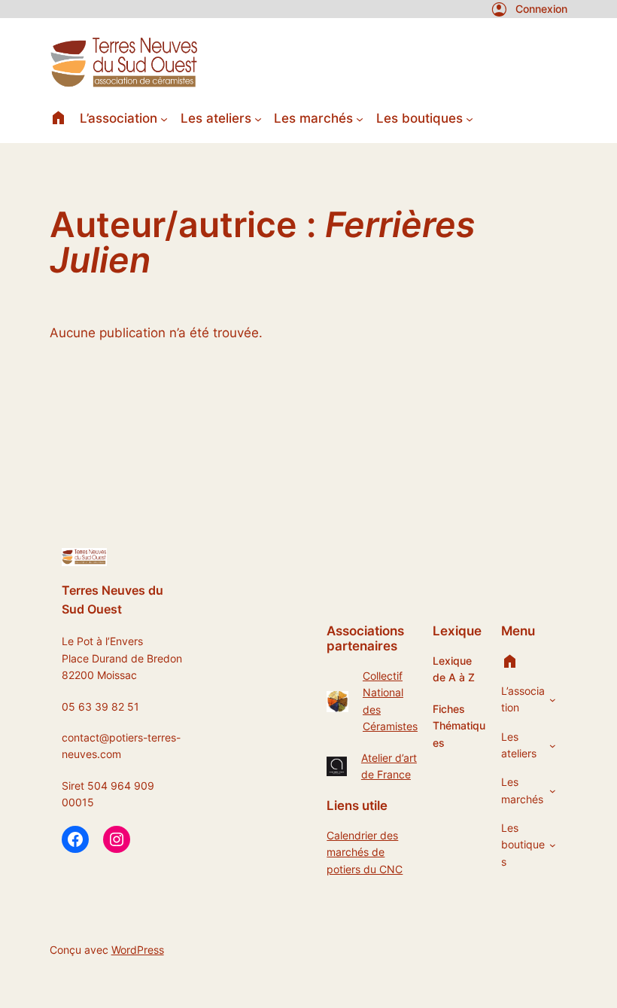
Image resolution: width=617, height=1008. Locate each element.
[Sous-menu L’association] (164, 118)
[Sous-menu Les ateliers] (258, 118)
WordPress (137, 949)
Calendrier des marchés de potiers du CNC (365, 852)
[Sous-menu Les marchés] (359, 118)
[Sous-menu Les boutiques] (469, 118)
